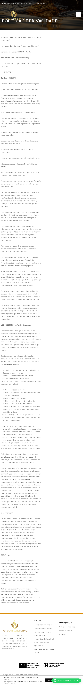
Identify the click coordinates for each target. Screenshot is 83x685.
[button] (66, 680)
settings (13, 683)
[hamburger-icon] (78, 14)
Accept (50, 680)
